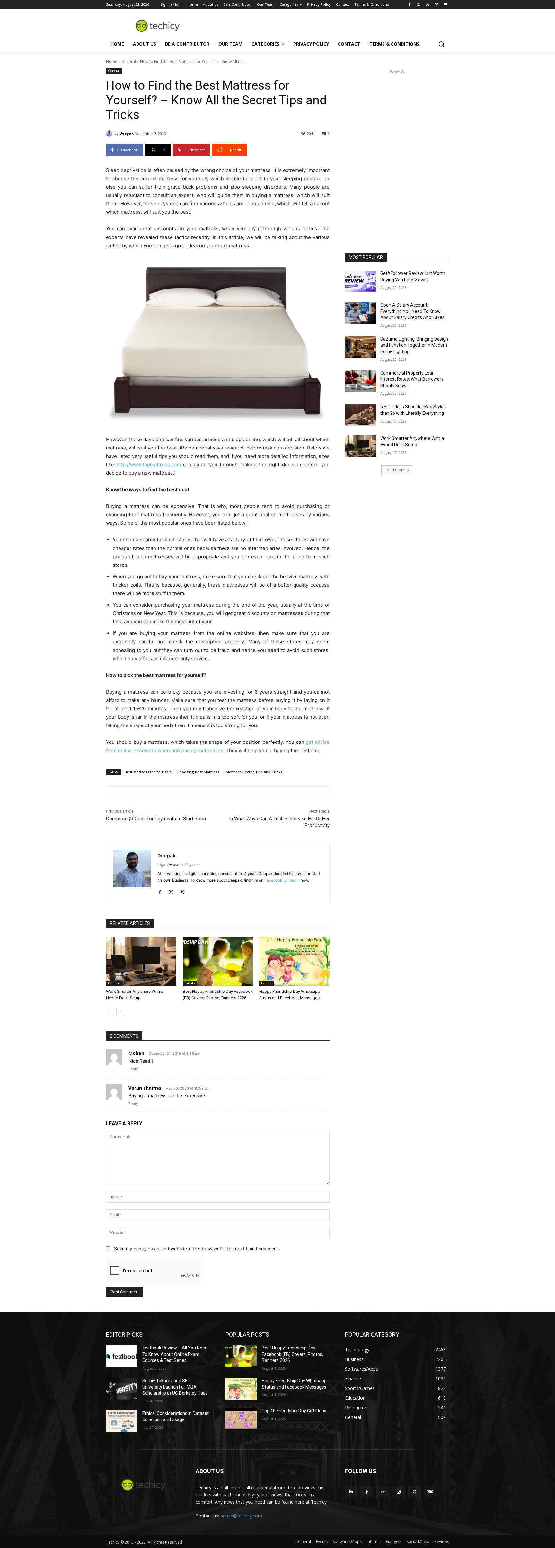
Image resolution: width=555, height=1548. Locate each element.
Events (190, 983)
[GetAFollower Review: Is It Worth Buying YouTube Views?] (360, 281)
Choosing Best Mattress (198, 772)
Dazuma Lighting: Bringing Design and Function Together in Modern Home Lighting (414, 345)
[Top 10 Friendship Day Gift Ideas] (241, 1419)
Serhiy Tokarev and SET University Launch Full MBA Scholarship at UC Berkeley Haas (175, 1387)
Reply (133, 1069)
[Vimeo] (436, 4)
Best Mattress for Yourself (148, 772)
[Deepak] (110, 133)
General (128, 61)
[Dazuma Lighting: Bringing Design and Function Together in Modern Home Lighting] (360, 347)
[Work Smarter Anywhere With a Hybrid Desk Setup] (141, 961)
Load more (395, 470)
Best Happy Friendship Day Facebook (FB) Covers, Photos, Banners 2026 (292, 1354)
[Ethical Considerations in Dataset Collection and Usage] (121, 1421)
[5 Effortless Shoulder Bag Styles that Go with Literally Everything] (360, 415)
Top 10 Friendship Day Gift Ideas (294, 1410)
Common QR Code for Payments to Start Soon (156, 819)
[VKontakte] (430, 1492)
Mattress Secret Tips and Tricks (254, 772)
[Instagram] (418, 4)
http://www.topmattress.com (149, 464)
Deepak (126, 133)
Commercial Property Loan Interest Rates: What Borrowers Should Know (412, 379)
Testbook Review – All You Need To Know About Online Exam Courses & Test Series (174, 1354)
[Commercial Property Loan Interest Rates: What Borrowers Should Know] (360, 381)
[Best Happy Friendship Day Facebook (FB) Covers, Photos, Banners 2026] (218, 961)
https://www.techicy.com (178, 864)
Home (111, 61)
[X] (427, 4)
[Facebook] (409, 4)
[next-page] (120, 1012)
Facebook (273, 880)
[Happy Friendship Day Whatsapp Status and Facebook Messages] (294, 961)
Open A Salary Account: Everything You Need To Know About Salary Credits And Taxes (412, 311)
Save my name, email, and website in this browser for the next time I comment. (196, 1248)
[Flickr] (382, 1492)
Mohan (136, 1053)
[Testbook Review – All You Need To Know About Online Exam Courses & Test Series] (121, 1356)
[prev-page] (110, 1012)
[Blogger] (351, 1492)
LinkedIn (292, 880)
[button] (441, 44)
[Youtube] (445, 4)
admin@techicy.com (241, 1516)
